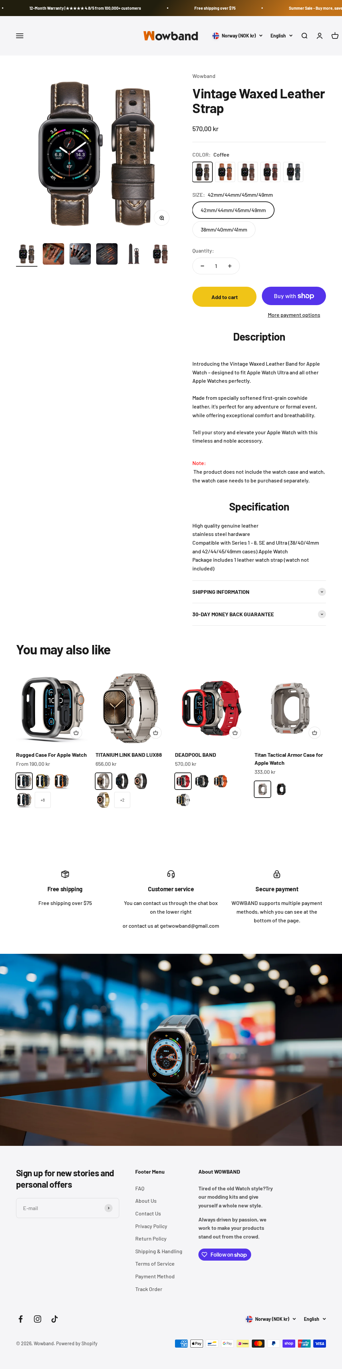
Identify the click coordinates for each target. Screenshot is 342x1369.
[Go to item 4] (107, 255)
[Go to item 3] (80, 255)
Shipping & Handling (158, 1251)
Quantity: (203, 250)
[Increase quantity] (229, 266)
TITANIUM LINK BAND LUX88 (129, 754)
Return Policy (151, 1238)
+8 (43, 800)
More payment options (294, 314)
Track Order (148, 1289)
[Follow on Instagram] (37, 1319)
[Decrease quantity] (202, 266)
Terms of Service (155, 1263)
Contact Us (148, 1213)
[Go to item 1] (26, 255)
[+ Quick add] (76, 733)
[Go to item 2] (53, 255)
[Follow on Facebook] (20, 1319)
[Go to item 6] (160, 255)
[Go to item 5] (133, 255)
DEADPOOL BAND (195, 754)
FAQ (139, 1188)
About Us (146, 1200)
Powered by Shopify (77, 1343)
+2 (122, 800)
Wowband (203, 76)
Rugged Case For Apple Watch (51, 754)
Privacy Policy (151, 1226)
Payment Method (155, 1276)
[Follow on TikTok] (54, 1319)
